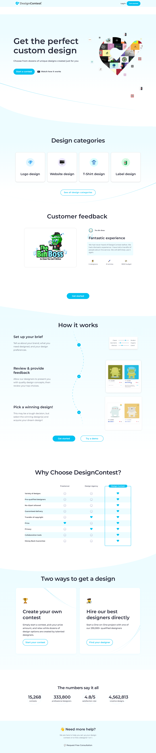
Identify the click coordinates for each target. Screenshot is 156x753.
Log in (123, 3)
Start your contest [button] (35, 642)
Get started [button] (78, 296)
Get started (133, 3)
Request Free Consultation (78, 745)
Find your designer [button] (99, 642)
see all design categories (78, 192)
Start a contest (24, 71)
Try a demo (92, 438)
